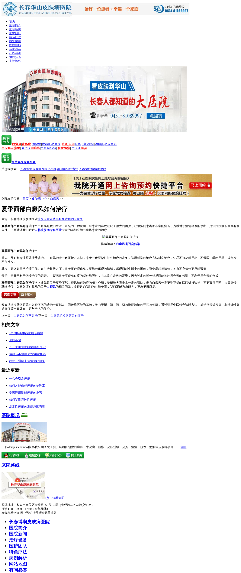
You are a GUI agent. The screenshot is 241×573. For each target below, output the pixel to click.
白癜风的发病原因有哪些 (67, 315)
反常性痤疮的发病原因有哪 (27, 406)
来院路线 (15, 61)
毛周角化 (110, 144)
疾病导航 (15, 45)
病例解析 (18, 557)
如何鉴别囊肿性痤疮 (22, 399)
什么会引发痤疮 (19, 378)
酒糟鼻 (99, 144)
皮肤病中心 (39, 198)
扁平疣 (26, 148)
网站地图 (18, 564)
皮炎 (65, 144)
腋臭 (84, 148)
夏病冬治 (15, 340)
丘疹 (78, 144)
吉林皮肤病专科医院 (48, 230)
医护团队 (15, 33)
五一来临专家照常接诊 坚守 (27, 347)
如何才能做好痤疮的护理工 (27, 385)
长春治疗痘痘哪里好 (92, 169)
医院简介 (15, 25)
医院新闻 (15, 29)
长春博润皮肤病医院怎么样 (38, 169)
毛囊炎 (55, 144)
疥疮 (53, 148)
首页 (12, 21)
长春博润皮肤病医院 (29, 521)
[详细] (183, 447)
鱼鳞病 (36, 144)
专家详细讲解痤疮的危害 (25, 392)
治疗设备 (18, 539)
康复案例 (15, 41)
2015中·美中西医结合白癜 (26, 333)
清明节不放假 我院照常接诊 (27, 354)
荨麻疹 (35, 148)
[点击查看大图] (55, 498)
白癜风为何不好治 (26, 315)
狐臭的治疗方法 (67, 169)
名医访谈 (15, 49)
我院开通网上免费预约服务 (27, 361)
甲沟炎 (76, 148)
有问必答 (18, 570)
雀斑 (71, 144)
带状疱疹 (88, 144)
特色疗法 (15, 37)
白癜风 (54, 198)
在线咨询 (15, 53)
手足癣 (45, 148)
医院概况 (11, 415)
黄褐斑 (46, 144)
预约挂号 (15, 57)
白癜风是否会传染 (128, 244)
